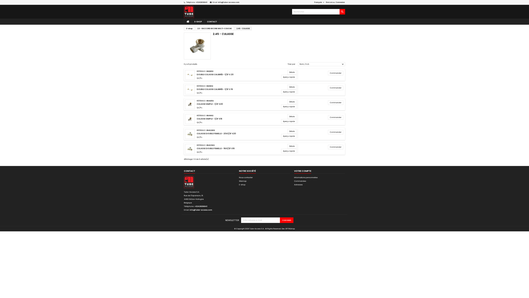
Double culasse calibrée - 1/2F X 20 (215, 74)
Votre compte (302, 171)
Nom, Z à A (322, 64)
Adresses (298, 184)
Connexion (340, 2)
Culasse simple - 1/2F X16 (209, 118)
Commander (336, 73)
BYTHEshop (290, 229)
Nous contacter (246, 177)
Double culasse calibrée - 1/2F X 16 (215, 89)
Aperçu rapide (289, 77)
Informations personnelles (306, 177)
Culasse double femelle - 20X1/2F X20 (216, 133)
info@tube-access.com (228, 2)
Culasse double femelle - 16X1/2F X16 (216, 148)
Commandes (300, 181)
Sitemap (243, 181)
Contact (212, 21)
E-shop (198, 21)
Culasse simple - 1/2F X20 (210, 104)
